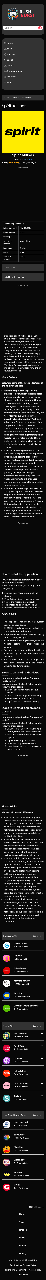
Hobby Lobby (20, 1071)
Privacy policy (34, 1269)
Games (10, 65)
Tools (9, 48)
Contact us (23, 1274)
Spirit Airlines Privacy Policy (23, 1265)
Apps (15, 97)
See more (37, 936)
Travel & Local (27, 159)
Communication (14, 71)
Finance (11, 54)
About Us (13, 1260)
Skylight (17, 1096)
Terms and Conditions (15, 1269)
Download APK (10, 267)
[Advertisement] (23, 192)
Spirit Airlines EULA (28, 1260)
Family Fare (19, 1046)
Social (10, 60)
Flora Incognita (20, 1033)
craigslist (18, 1058)
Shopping (11, 76)
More (9, 82)
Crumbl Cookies (21, 1083)
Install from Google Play (14, 277)
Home (10, 43)
